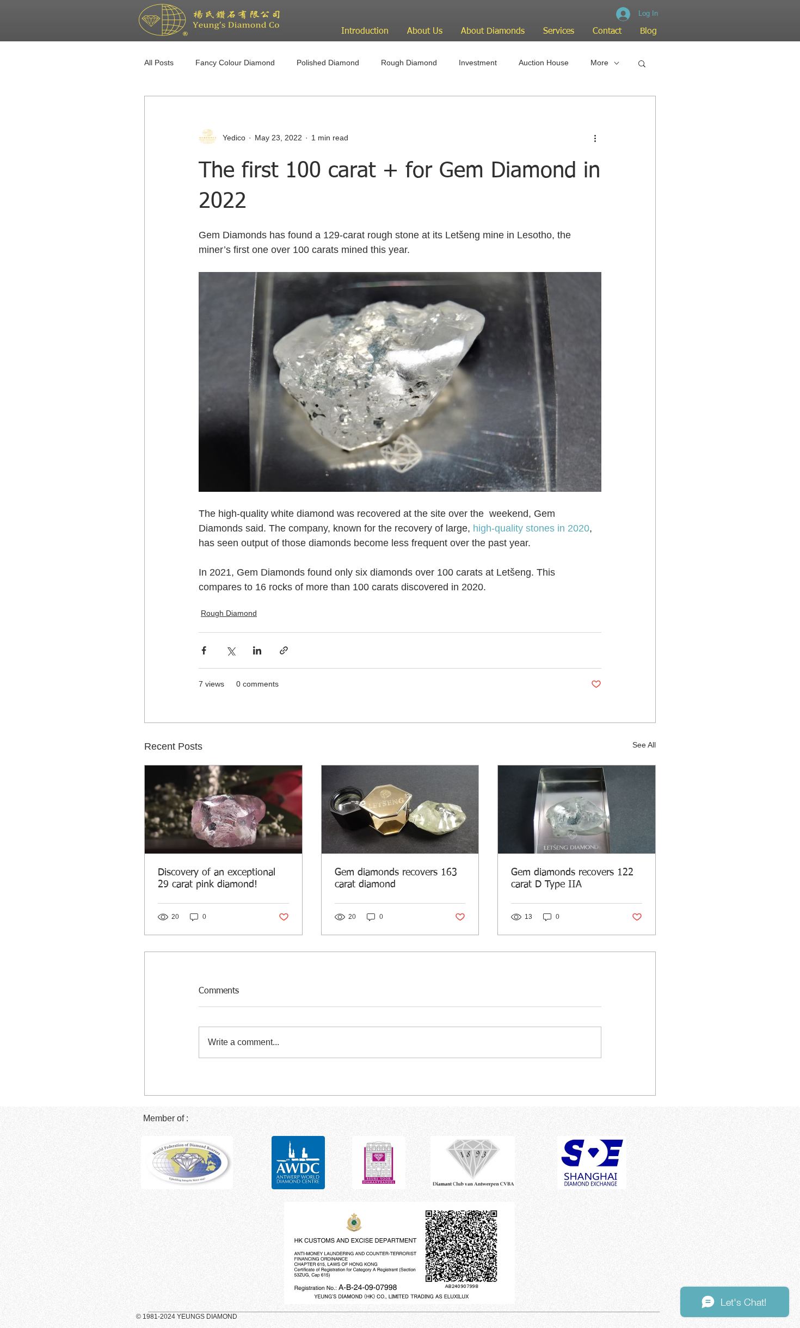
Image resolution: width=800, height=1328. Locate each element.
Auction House (544, 62)
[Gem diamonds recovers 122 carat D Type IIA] (576, 809)
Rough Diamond (409, 62)
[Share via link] (284, 650)
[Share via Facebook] (204, 650)
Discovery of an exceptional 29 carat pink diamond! (216, 879)
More (599, 62)
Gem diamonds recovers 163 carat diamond (396, 879)
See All (644, 744)
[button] (642, 63)
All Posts (159, 62)
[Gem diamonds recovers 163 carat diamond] (400, 809)
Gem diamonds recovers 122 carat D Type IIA (572, 879)
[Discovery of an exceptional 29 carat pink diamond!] (223, 809)
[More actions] (594, 137)
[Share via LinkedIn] (257, 650)
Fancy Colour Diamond (235, 62)
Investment (478, 62)
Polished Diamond (328, 62)
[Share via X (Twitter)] (230, 650)
